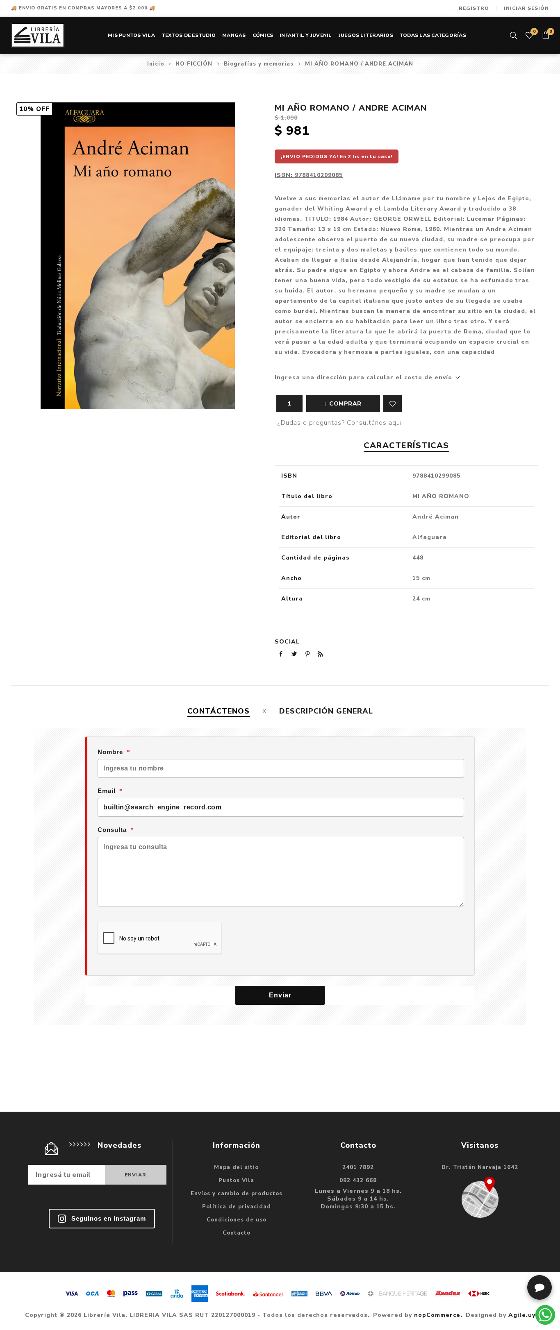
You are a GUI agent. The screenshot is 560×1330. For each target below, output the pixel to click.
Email (107, 790)
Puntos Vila (236, 1180)
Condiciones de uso (236, 1220)
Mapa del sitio (236, 1167)
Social (287, 642)
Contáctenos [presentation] (218, 711)
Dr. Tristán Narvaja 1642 (480, 1167)
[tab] (218, 711)
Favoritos (392, 403)
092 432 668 (358, 1180)
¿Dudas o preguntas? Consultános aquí (340, 422)
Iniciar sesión (526, 8)
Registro (474, 8)
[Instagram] (102, 1218)
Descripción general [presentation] (326, 711)
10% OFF (34, 109)
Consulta (112, 829)
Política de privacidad (236, 1206)
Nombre (110, 751)
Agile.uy (521, 1315)
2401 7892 (358, 1167)
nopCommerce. (438, 1315)
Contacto (236, 1233)
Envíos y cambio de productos (236, 1193)
